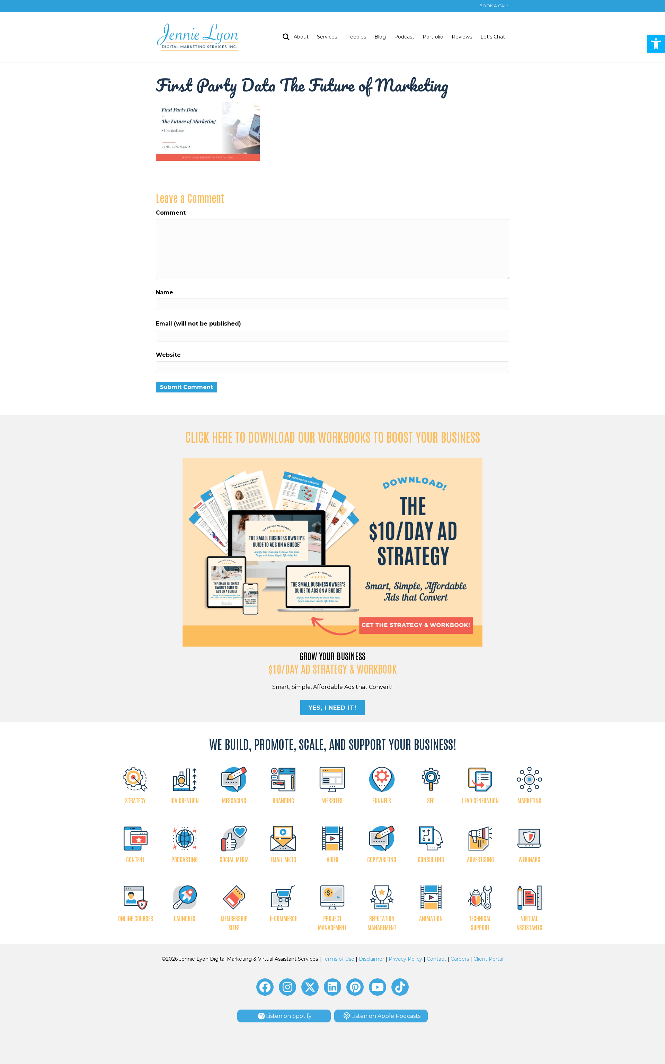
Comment (171, 212)
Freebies (355, 37)
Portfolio (433, 37)
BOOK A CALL (494, 5)
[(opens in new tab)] (333, 551)
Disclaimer (371, 959)
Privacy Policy (405, 959)
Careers (460, 959)
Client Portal (488, 959)
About (301, 37)
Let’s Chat (492, 37)
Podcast (404, 37)
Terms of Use (338, 959)
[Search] (284, 37)
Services (327, 37)
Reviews (462, 37)
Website (168, 355)
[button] (656, 44)
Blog (380, 37)
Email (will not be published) (198, 323)
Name (164, 292)
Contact (436, 959)
